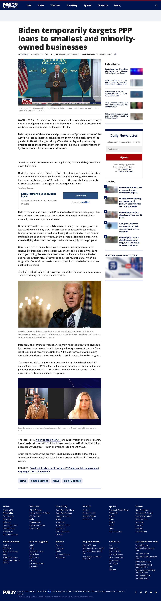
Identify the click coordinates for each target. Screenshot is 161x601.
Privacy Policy (127, 169)
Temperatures (35, 522)
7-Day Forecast (36, 510)
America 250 (8, 510)
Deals (58, 551)
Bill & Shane (34, 554)
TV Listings (113, 563)
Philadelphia (8, 513)
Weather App (35, 528)
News (47, 54)
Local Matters (141, 531)
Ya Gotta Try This (63, 525)
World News (8, 531)
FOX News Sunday (10, 534)
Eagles (111, 516)
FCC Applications (116, 554)
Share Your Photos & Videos (11, 561)
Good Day (61, 506)
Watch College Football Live (144, 549)
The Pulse (34, 566)
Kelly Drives (34, 557)
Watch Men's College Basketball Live (144, 566)
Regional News (91, 541)
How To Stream (141, 510)
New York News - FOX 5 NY (92, 552)
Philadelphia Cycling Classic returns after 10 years (130, 215)
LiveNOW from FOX (143, 516)
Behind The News (37, 551)
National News (9, 528)
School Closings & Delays (40, 513)
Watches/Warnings (37, 525)
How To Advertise (116, 557)
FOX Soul (139, 525)
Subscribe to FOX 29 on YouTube (121, 255)
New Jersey (7, 519)
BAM (32, 548)
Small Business (39, 480)
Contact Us (113, 548)
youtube (151, 592)
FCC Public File (115, 551)
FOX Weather (35, 516)
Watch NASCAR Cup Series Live (146, 557)
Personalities (114, 560)
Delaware (7, 522)
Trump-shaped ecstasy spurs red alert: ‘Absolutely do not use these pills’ (116, 105)
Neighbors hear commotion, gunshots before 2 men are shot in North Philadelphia (116, 82)
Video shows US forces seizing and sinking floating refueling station (116, 93)
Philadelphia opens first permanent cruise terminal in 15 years (130, 190)
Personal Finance (63, 554)
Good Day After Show (65, 510)
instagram (146, 592)
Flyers (111, 519)
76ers (111, 525)
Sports (112, 506)
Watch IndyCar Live (143, 562)
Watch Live (60, 522)
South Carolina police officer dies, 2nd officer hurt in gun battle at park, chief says (116, 71)
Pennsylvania (8, 516)
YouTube (139, 528)
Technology (61, 557)
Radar (32, 519)
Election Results (89, 513)
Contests (6, 545)
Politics (87, 506)
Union (111, 528)
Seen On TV (61, 528)
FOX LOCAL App (89, 545)
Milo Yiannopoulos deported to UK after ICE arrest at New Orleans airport (116, 116)
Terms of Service (125, 171)
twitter (141, 592)
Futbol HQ (113, 513)
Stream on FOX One (146, 541)
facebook (136, 592)
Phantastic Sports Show (118, 510)
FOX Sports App (115, 531)
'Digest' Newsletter (63, 516)
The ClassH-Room (10, 551)
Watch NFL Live (141, 545)
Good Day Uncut (63, 531)
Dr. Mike (59, 534)
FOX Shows (7, 548)
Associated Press (37, 54)
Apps (111, 545)
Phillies (112, 522)
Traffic (58, 519)
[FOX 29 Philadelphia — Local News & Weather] (11, 5)
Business (59, 545)
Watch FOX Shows (10, 557)
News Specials (141, 519)
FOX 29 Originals (39, 541)
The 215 (33, 560)
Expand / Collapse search (156, 5)
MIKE (32, 545)
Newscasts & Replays (144, 513)
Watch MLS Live (142, 578)
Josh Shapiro (88, 519)
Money (60, 541)
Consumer (60, 548)
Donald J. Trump (89, 516)
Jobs (111, 566)
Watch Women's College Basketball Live (145, 571)
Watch (139, 506)
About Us (114, 541)
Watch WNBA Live (142, 575)
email (156, 592)
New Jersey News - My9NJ (93, 548)
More (117, 5)
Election (86, 510)
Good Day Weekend (64, 513)
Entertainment (11, 541)
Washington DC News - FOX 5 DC (92, 557)
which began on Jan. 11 (48, 439)
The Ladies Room (37, 563)
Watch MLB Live (142, 553)
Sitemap (112, 569)
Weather (34, 506)
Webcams (139, 522)
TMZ (5, 554)
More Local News (10, 525)
